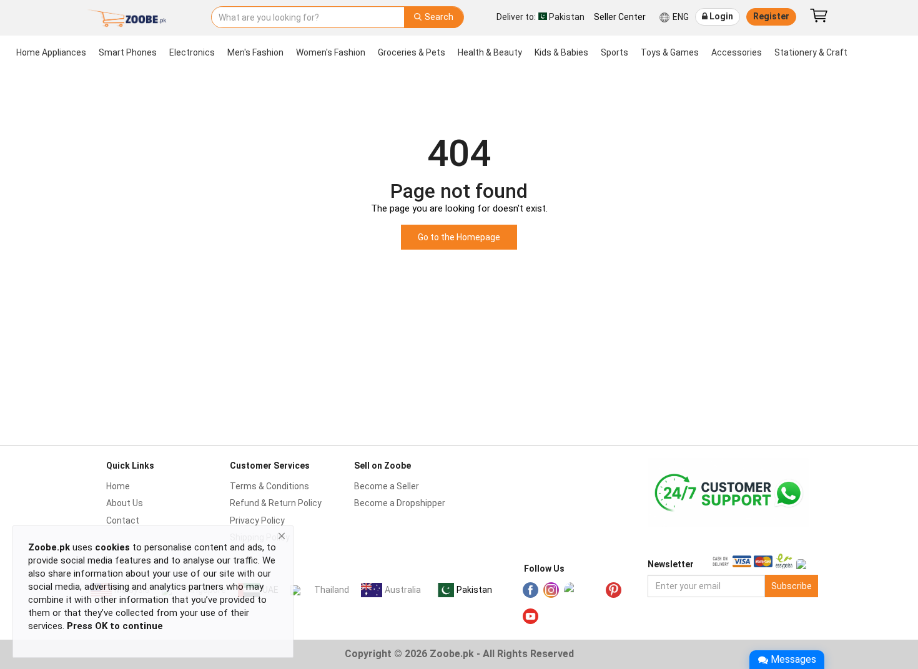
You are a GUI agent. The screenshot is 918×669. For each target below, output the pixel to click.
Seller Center (620, 17)
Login (720, 16)
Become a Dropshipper (399, 503)
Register (771, 16)
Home (118, 486)
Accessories (736, 52)
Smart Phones (128, 52)
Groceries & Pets (411, 52)
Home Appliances (51, 52)
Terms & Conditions (269, 486)
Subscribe (791, 586)
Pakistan (474, 590)
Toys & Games (670, 52)
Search (438, 17)
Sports (614, 52)
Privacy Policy (257, 520)
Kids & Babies (561, 52)
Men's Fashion (255, 52)
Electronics (192, 52)
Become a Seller (386, 486)
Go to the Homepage (459, 237)
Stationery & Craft (810, 52)
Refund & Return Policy (276, 503)
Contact (122, 520)
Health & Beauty (490, 52)
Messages (793, 659)
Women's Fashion (330, 52)
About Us (124, 503)
